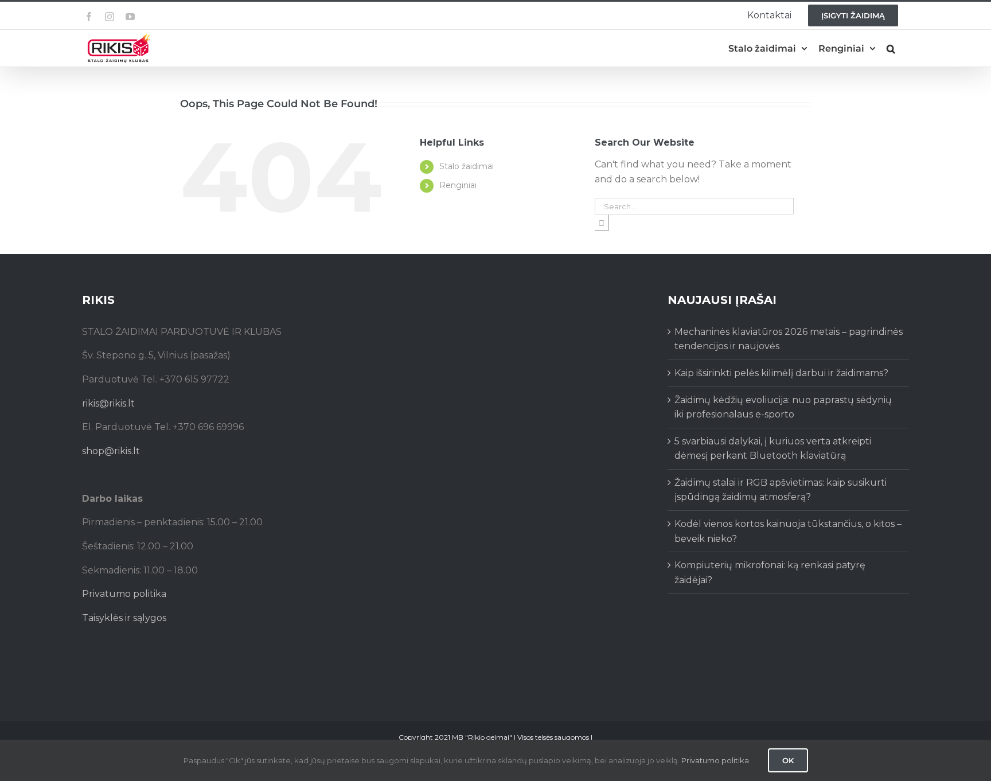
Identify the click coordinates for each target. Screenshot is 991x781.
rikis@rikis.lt (108, 403)
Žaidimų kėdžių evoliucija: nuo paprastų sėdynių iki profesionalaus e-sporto (783, 407)
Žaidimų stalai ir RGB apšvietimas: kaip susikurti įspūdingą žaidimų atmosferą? (780, 490)
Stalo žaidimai (466, 166)
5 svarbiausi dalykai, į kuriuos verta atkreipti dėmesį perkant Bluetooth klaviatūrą (772, 449)
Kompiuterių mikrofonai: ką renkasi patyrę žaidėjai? (769, 572)
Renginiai (458, 185)
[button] (891, 48)
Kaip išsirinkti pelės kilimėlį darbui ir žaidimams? (781, 373)
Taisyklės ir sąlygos (124, 617)
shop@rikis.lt (111, 451)
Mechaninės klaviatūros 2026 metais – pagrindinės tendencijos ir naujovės (788, 339)
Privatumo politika (124, 593)
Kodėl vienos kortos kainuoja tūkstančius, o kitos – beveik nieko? (788, 531)
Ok (788, 760)
